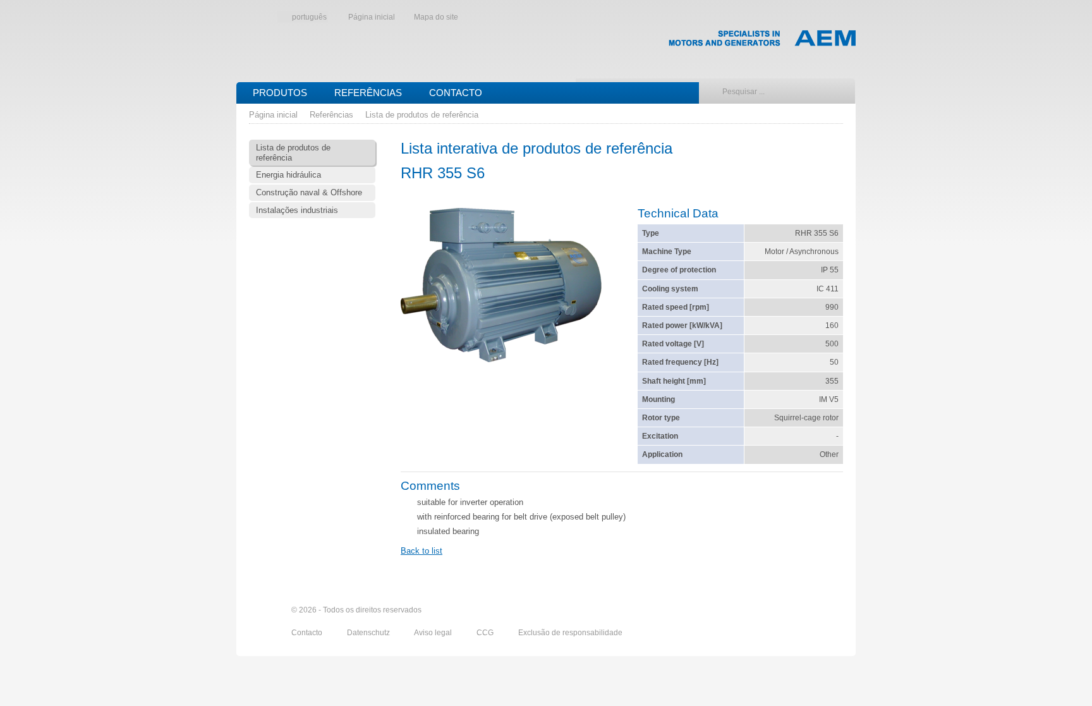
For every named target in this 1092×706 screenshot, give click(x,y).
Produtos (280, 92)
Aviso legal (434, 632)
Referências (368, 92)
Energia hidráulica (288, 175)
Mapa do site (436, 17)
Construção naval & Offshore (309, 192)
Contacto (455, 92)
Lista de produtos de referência (421, 114)
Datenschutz (369, 632)
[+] (502, 286)
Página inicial (371, 17)
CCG (485, 632)
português (309, 17)
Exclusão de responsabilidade (570, 632)
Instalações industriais (297, 210)
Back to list (421, 551)
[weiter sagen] (765, 610)
